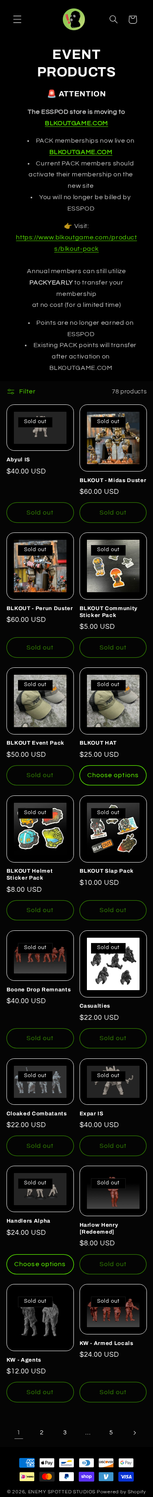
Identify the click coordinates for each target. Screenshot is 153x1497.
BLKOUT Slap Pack (107, 871)
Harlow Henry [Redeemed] (99, 1228)
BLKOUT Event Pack (35, 743)
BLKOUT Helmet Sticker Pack (30, 874)
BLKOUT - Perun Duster (40, 608)
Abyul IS (18, 459)
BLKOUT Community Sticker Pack (109, 611)
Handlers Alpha (29, 1221)
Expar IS (92, 1113)
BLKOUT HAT (98, 743)
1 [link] (19, 1432)
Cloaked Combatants (37, 1113)
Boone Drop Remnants (39, 989)
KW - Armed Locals (106, 1343)
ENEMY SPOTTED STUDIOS (61, 1492)
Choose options (113, 775)
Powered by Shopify (121, 1492)
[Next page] (134, 1432)
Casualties (95, 1006)
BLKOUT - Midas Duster (113, 480)
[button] (17, 19)
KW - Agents (24, 1360)
